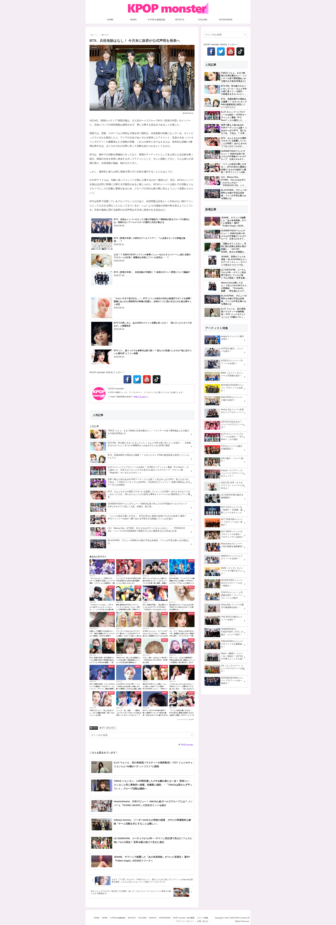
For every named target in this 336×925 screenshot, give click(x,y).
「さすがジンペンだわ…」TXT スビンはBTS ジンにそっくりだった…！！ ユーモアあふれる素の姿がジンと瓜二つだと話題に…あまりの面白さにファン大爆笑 (102, 609)
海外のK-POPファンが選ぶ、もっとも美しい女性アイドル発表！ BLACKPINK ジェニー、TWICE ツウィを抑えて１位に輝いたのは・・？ (155, 688)
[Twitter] (137, 379)
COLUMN (142, 918)
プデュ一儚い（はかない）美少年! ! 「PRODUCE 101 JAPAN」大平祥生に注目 (155, 660)
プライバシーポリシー (185, 921)
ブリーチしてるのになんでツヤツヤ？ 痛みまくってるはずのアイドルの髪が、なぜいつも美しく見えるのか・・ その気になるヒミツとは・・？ (128, 636)
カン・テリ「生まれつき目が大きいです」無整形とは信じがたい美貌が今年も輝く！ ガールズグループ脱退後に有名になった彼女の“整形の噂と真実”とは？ (182, 636)
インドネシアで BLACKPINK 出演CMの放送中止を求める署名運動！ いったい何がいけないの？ (128, 580)
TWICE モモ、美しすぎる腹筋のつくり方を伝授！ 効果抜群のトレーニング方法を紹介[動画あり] (128, 660)
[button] (192, 735)
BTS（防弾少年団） (109, 728)
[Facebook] (127, 379)
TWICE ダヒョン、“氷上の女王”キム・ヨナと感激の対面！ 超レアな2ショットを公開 (102, 713)
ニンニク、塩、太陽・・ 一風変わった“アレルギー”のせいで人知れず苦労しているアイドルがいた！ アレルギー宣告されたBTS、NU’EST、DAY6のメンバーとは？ (128, 715)
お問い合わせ (202, 921)
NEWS (94, 728)
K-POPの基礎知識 (117, 918)
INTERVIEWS (164, 918)
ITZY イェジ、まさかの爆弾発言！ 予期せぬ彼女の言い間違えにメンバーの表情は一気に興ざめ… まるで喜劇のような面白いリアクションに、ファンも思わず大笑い (182, 662)
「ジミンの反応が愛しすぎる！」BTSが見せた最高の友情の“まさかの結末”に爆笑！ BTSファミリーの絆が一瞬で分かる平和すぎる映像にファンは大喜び (182, 715)
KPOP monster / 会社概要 (183, 918)
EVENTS (152, 918)
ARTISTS (132, 918)
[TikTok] (156, 379)
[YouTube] (147, 379)
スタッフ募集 (202, 918)
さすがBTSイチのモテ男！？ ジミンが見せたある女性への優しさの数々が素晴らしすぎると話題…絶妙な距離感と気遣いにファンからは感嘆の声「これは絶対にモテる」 (128, 688)
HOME (96, 918)
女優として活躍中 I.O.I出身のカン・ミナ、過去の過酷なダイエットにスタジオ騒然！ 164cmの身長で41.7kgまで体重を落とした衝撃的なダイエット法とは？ (102, 636)
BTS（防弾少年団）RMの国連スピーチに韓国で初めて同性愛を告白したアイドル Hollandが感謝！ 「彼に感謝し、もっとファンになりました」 (102, 662)
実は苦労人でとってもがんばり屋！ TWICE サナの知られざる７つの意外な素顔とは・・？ (182, 607)
